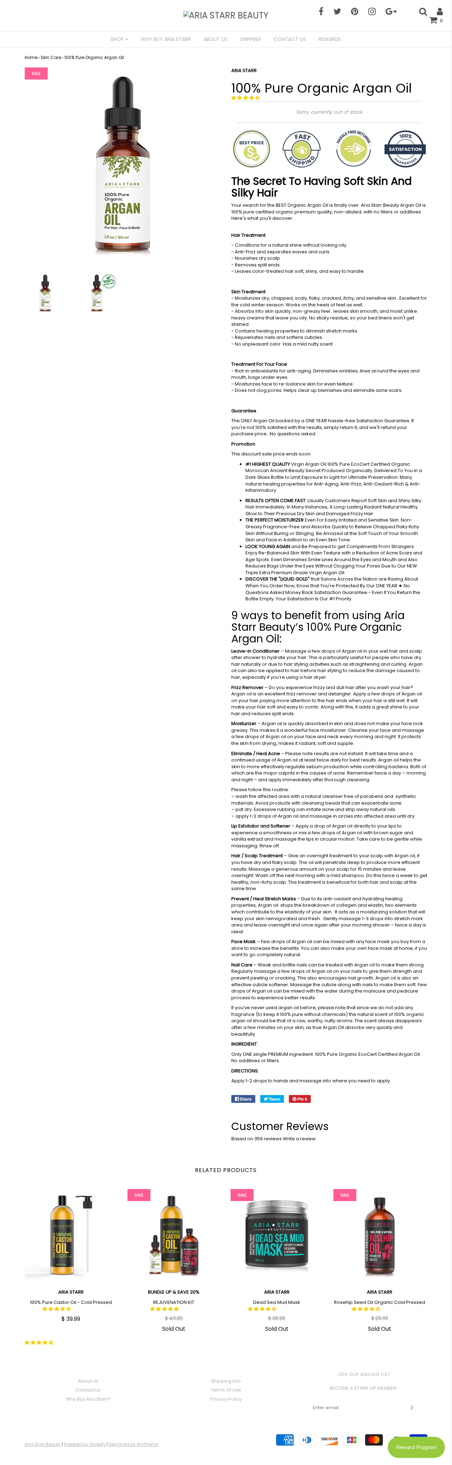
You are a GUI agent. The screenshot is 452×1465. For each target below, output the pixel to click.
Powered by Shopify (85, 1444)
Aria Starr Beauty (43, 1444)
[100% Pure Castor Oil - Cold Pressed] (71, 1235)
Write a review (299, 1138)
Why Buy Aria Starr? (88, 1399)
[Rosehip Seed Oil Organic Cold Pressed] (379, 1235)
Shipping (250, 39)
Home (31, 57)
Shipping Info (226, 1381)
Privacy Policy (226, 1399)
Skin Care (51, 57)
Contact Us (290, 39)
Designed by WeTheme (133, 1444)
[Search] (418, 11)
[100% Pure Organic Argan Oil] (45, 292)
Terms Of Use (225, 1390)
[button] (246, 97)
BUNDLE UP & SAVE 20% (174, 1292)
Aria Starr (277, 1292)
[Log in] (435, 11)
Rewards (330, 39)
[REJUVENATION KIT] (173, 1235)
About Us (215, 39)
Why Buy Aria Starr (166, 39)
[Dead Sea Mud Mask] (277, 1235)
